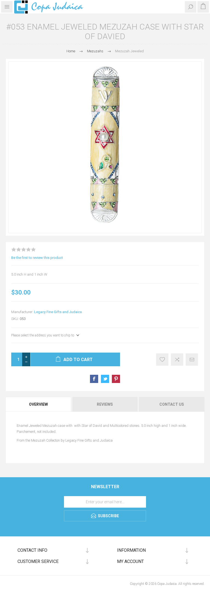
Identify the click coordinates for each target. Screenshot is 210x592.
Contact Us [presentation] (171, 404)
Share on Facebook (94, 379)
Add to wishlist (162, 359)
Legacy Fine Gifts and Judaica (58, 312)
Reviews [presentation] (105, 404)
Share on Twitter (105, 379)
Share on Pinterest (116, 379)
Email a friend (192, 359)
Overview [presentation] (38, 404)
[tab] (38, 404)
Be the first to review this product (37, 258)
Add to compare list (177, 359)
